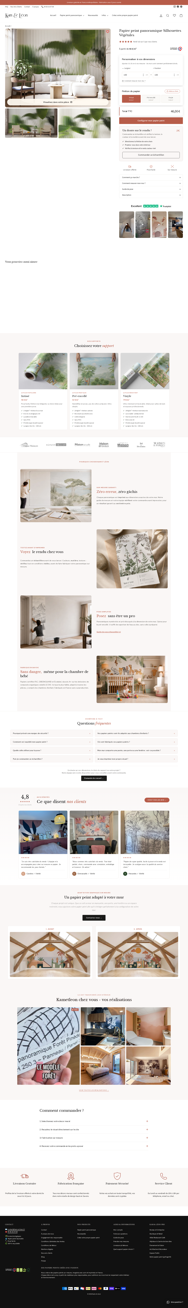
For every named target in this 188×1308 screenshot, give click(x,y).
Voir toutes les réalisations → (94, 1090)
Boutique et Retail (156, 1234)
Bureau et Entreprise (157, 1230)
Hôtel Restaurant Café (157, 1238)
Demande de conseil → (94, 778)
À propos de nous (47, 1234)
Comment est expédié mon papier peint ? (52, 741)
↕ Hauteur (157, 68)
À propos (35, 7)
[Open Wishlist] (174, 15)
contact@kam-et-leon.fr (16, 1229)
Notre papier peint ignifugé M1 (160, 1257)
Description (126, 195)
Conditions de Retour (48, 1245)
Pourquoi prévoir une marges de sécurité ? (52, 733)
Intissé (131, 98)
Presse (43, 1261)
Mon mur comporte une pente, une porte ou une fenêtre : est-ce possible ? (136, 750)
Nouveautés (93, 15)
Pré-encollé (151, 98)
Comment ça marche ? (131, 177)
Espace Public (155, 1253)
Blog (43, 1257)
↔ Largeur (126, 68)
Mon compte (118, 1230)
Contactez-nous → (94, 918)
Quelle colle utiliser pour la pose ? (52, 750)
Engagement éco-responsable (51, 1238)
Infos (104, 15)
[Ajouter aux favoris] (107, 31)
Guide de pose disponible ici (109, 632)
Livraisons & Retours (120, 1245)
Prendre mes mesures (121, 1241)
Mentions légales (47, 1249)
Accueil (53, 15)
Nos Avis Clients (16, 7)
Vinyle (170, 98)
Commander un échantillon (151, 154)
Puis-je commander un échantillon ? (52, 759)
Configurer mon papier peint (151, 120)
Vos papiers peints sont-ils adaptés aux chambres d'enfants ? (136, 733)
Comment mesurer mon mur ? (134, 81)
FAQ (6, 7)
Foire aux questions (120, 1234)
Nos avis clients (46, 1253)
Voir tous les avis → (157, 800)
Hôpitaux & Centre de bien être (161, 1241)
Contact (27, 7)
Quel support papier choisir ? (123, 1249)
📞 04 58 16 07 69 (47, 7)
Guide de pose (127, 189)
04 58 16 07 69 (13, 1232)
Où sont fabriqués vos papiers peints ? (136, 741)
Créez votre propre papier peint (125, 15)
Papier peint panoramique (71, 15)
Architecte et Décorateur (158, 1249)
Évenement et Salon (157, 1245)
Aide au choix (173, 91)
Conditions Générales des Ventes (52, 1241)
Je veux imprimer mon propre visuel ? (136, 759)
